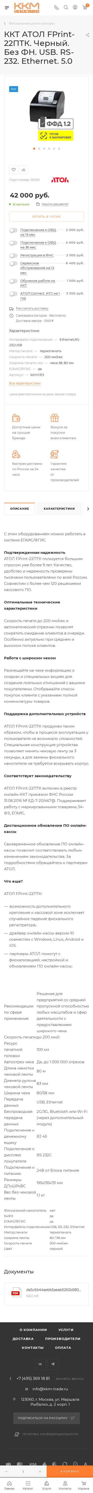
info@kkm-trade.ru (50, 1389)
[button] (34, 148)
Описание (19, 508)
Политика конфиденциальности (51, 1434)
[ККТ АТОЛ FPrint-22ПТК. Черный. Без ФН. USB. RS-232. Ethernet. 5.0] (47, 114)
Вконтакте (40, 1364)
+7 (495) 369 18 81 (33, 1379)
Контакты (32, 1348)
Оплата (63, 1348)
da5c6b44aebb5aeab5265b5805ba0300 (54, 1290)
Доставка (23, 1339)
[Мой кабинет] (75, 7)
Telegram (53, 1364)
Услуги (66, 1330)
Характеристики (59, 508)
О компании (33, 1330)
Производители (62, 1339)
